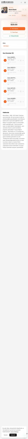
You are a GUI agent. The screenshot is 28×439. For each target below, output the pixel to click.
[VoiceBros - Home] (7, 2)
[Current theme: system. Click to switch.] (21, 2)
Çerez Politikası (14, 431)
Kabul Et (13, 435)
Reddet (6, 435)
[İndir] (23, 60)
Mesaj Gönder (15, 36)
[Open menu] (25, 2)
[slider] (11, 62)
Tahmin (24, 15)
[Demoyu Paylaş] (26, 10)
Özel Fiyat (15, 32)
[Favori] (18, 60)
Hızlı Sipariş (15, 28)
